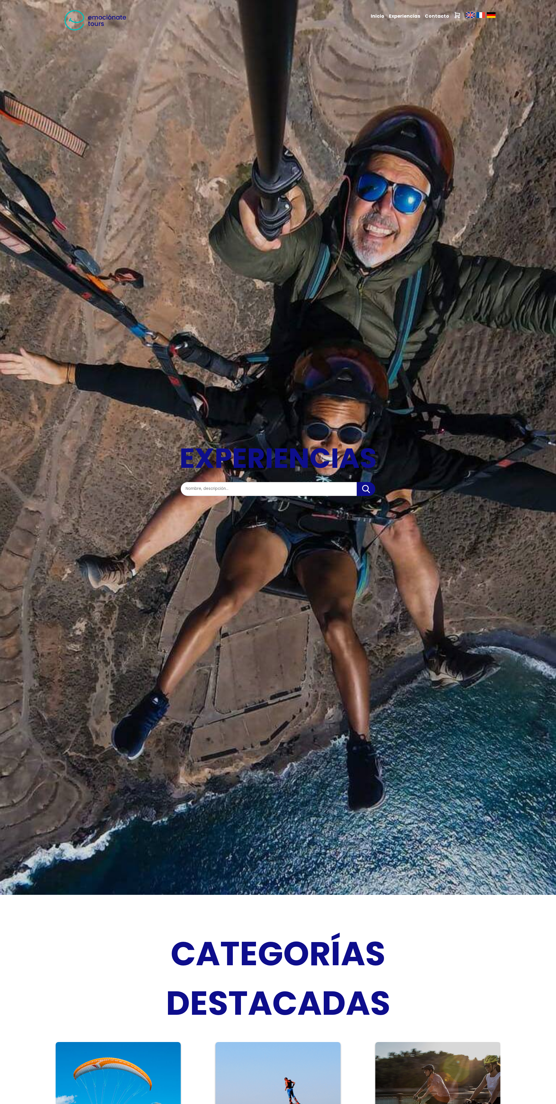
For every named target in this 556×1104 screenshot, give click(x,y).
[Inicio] (95, 31)
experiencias (404, 16)
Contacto (437, 16)
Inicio (377, 16)
